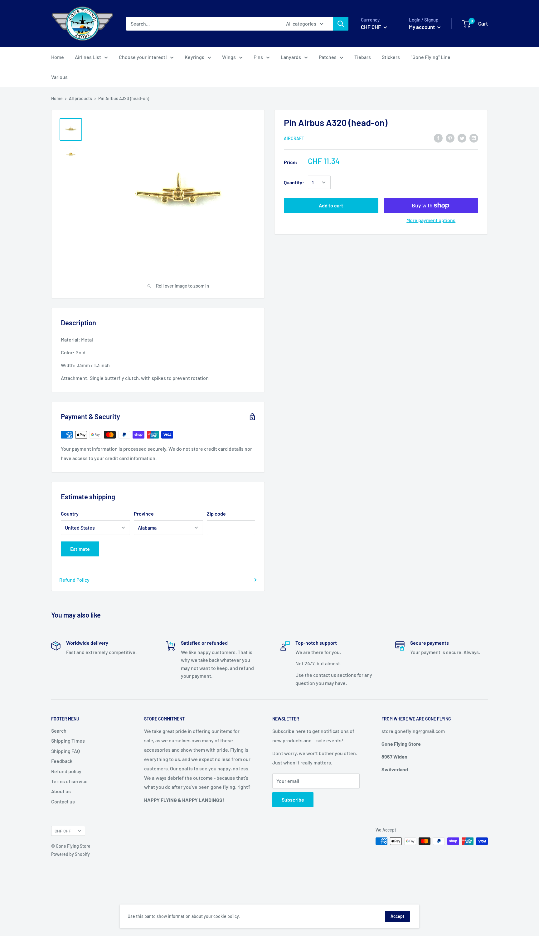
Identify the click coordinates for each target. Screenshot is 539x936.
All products (80, 98)
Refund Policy (74, 580)
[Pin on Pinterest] (450, 138)
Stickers (391, 57)
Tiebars (362, 57)
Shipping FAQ (65, 751)
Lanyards (291, 57)
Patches (328, 57)
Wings (229, 57)
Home (57, 57)
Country (70, 513)
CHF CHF (63, 830)
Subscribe (293, 800)
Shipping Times (68, 741)
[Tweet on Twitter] (462, 138)
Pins (258, 57)
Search (58, 731)
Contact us (63, 801)
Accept (397, 916)
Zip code (216, 513)
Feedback (61, 761)
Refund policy (66, 771)
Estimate (80, 549)
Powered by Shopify (70, 854)
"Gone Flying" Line (430, 57)
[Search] (340, 24)
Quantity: (294, 182)
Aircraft (294, 138)
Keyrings (194, 57)
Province (144, 513)
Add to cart (331, 205)
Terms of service (69, 781)
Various (59, 77)
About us (61, 791)
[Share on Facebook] (438, 138)
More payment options (430, 220)
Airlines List (88, 57)
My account (422, 27)
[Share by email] (473, 138)
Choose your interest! (143, 57)
